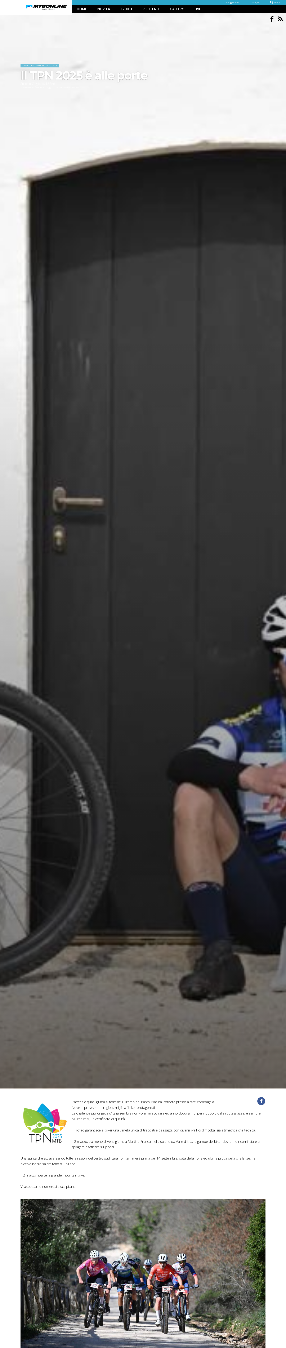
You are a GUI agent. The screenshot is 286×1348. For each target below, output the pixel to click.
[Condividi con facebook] (261, 1101)
